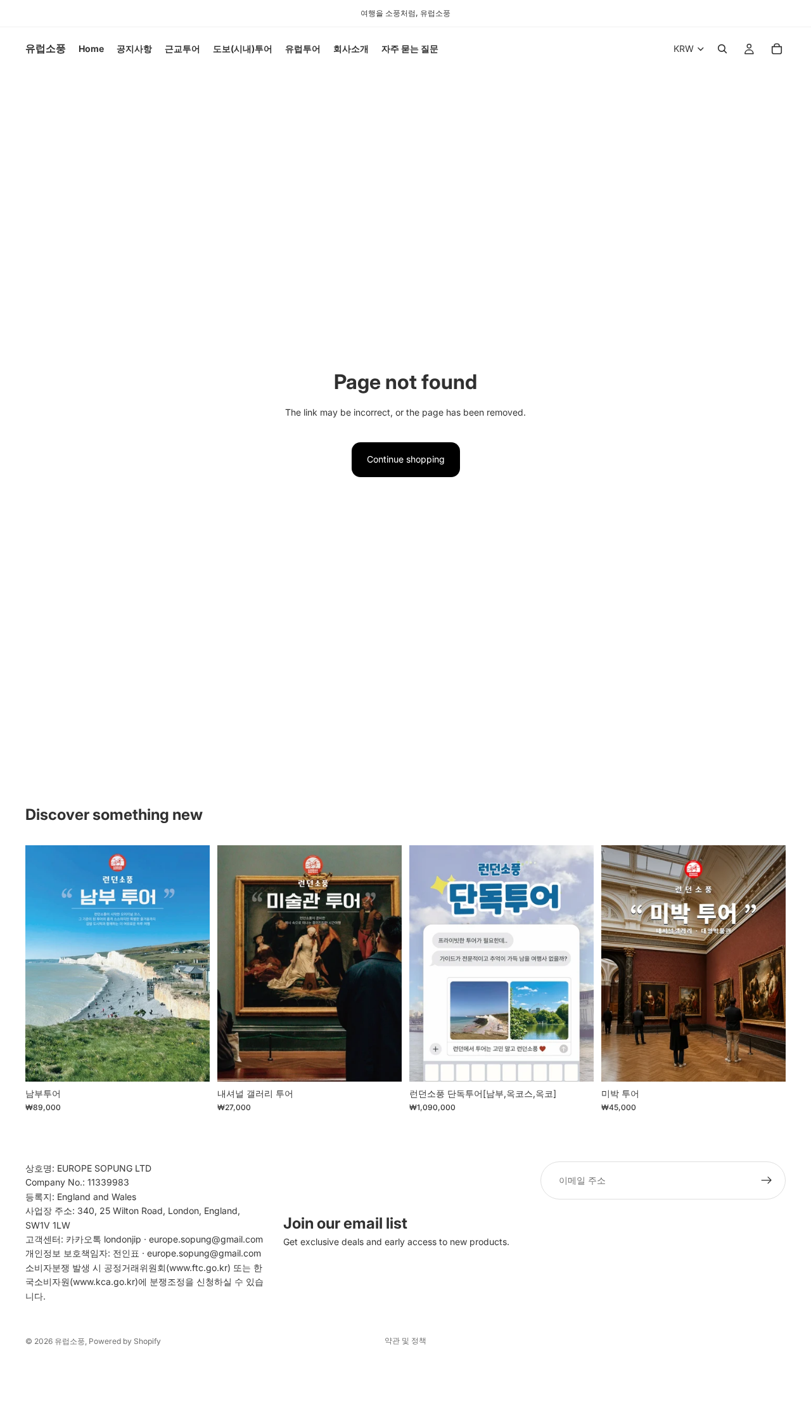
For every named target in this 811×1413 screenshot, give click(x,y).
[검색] (722, 49)
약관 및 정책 (405, 1340)
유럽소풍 (69, 1341)
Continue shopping (406, 459)
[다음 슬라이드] (191, 963)
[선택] (190, 1062)
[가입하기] (766, 1180)
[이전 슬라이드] (44, 963)
